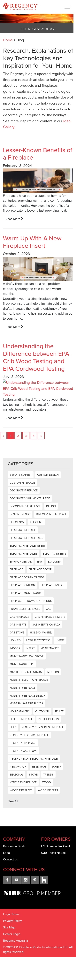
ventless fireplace (23, 782)
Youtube (16, 880)
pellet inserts (48, 719)
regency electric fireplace (29, 735)
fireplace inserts (53, 585)
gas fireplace (19, 617)
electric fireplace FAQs (26, 538)
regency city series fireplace (43, 727)
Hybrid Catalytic (38, 640)
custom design (48, 475)
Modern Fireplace (22, 688)
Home (8, 39)
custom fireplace (22, 483)
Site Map (9, 927)
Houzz (44, 880)
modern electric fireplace (29, 680)
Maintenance (50, 648)
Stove (33, 774)
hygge (60, 640)
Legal (7, 853)
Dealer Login (11, 934)
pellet (59, 711)
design (51, 506)
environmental (21, 562)
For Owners (56, 839)
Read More (12, 219)
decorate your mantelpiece (30, 498)
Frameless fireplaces (25, 609)
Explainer (54, 562)
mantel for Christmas (26, 672)
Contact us (10, 859)
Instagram (25, 880)
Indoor (15, 648)
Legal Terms (11, 914)
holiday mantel (41, 632)
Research (39, 767)
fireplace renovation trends (31, 601)
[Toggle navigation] (67, 7)
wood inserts (48, 790)
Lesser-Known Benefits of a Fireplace (37, 153)
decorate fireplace (24, 490)
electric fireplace (23, 530)
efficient (36, 522)
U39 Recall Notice (53, 853)
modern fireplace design (28, 696)
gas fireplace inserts (50, 617)
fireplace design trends (27, 577)
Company (14, 839)
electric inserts (54, 554)
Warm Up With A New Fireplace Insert (32, 242)
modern (53, 672)
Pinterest (35, 880)
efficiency (17, 522)
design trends (20, 514)
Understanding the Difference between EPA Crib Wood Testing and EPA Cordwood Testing (36, 357)
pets (13, 727)
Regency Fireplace (23, 743)
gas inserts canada (46, 624)
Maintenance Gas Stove (27, 656)
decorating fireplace (25, 506)
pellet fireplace (21, 719)
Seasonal (16, 774)
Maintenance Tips (22, 664)
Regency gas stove (23, 751)
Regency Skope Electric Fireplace (34, 759)
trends (48, 774)
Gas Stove (17, 632)
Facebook (7, 880)
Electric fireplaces (23, 554)
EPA (39, 562)
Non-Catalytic (20, 711)
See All (13, 801)
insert (30, 648)
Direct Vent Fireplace (51, 514)
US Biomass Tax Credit (56, 846)
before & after (21, 475)
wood (46, 782)
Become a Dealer (15, 846)
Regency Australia (15, 940)
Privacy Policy (12, 921)
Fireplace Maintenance (26, 593)
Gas (48, 609)
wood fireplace (21, 790)
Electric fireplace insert (27, 546)
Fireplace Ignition (22, 585)
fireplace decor (40, 569)
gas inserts (18, 624)
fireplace (16, 569)
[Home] (20, 7)
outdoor (42, 711)
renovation (18, 767)
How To (15, 640)
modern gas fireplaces (26, 703)
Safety (56, 767)
